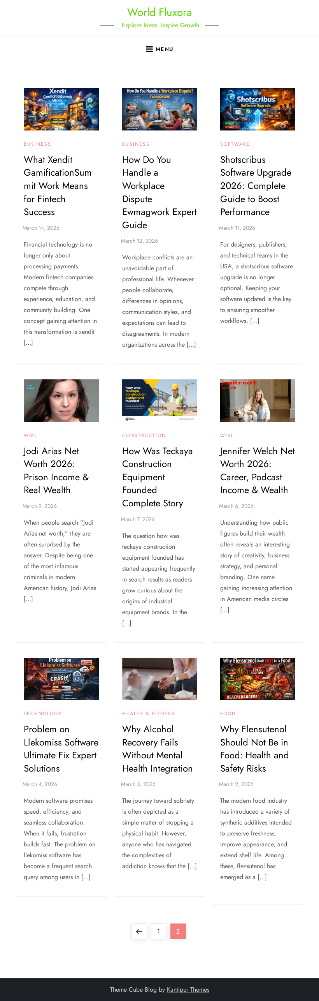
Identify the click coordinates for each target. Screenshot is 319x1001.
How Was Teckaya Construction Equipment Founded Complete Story (157, 477)
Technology (43, 714)
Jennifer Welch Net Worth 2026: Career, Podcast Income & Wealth (257, 470)
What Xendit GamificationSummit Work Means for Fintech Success (58, 186)
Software (235, 144)
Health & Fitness (148, 714)
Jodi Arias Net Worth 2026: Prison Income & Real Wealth (56, 470)
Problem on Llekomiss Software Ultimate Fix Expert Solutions (61, 748)
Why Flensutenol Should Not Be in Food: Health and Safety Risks (254, 748)
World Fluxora (159, 12)
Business (37, 144)
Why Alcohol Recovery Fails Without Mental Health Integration (157, 748)
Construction (144, 436)
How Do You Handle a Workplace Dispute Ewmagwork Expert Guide (159, 192)
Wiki (30, 436)
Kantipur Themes (188, 989)
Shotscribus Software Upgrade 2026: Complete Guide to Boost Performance (255, 186)
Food (228, 714)
